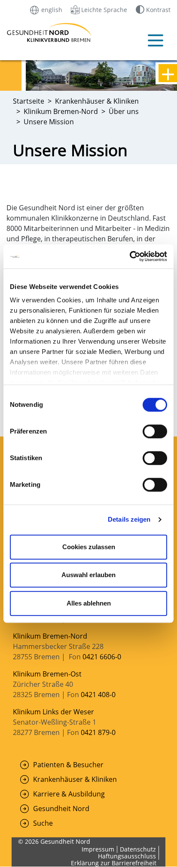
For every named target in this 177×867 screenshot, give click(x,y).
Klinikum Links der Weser (53, 711)
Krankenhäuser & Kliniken (75, 779)
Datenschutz (138, 849)
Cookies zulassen (88, 546)
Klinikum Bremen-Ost (47, 674)
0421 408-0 (98, 694)
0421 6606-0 (101, 656)
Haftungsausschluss (127, 856)
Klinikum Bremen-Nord (50, 636)
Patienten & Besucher (68, 764)
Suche (43, 823)
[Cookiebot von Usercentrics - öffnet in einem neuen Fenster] (129, 256)
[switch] (155, 431)
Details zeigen (129, 519)
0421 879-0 (98, 732)
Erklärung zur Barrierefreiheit (113, 863)
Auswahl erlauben (88, 574)
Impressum (98, 849)
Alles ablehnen (89, 603)
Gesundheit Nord (61, 808)
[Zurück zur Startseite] (22, 32)
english (51, 9)
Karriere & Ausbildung (69, 794)
